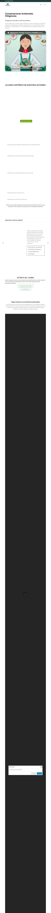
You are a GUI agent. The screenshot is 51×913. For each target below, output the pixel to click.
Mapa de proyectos (26, 121)
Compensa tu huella (25, 286)
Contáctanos (25, 289)
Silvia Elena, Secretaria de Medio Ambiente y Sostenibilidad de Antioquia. (35, 250)
